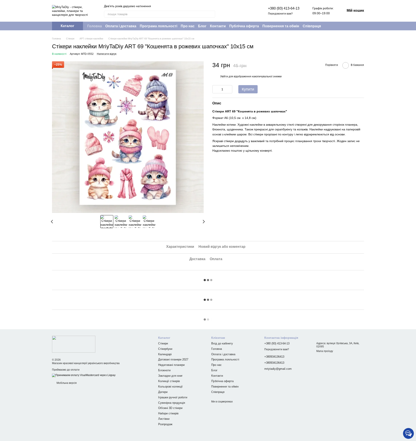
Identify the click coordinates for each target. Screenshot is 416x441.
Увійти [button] (224, 76)
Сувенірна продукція (171, 402)
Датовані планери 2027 (173, 359)
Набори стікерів (168, 413)
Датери (162, 392)
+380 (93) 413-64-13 (283, 8)
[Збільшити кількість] (229, 89)
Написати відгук (106, 53)
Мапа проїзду (324, 351)
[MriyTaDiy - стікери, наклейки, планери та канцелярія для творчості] (73, 343)
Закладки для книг (170, 375)
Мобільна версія (66, 382)
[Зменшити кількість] (216, 89)
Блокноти (164, 370)
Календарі (165, 354)
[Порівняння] (238, 10)
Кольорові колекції (170, 386)
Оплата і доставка (120, 26)
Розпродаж (165, 424)
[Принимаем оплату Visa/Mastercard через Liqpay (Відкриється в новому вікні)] (83, 375)
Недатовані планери (171, 364)
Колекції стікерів (169, 381)
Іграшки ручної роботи (172, 397)
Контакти (218, 26)
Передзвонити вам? (280, 13)
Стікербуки (165, 348)
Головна (94, 26)
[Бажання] (249, 10)
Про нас (188, 26)
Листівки (163, 418)
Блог (202, 26)
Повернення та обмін (280, 26)
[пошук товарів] (211, 14)
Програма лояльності (158, 26)
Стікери (163, 343)
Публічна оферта (244, 26)
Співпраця (312, 26)
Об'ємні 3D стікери (170, 408)
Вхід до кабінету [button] (222, 343)
